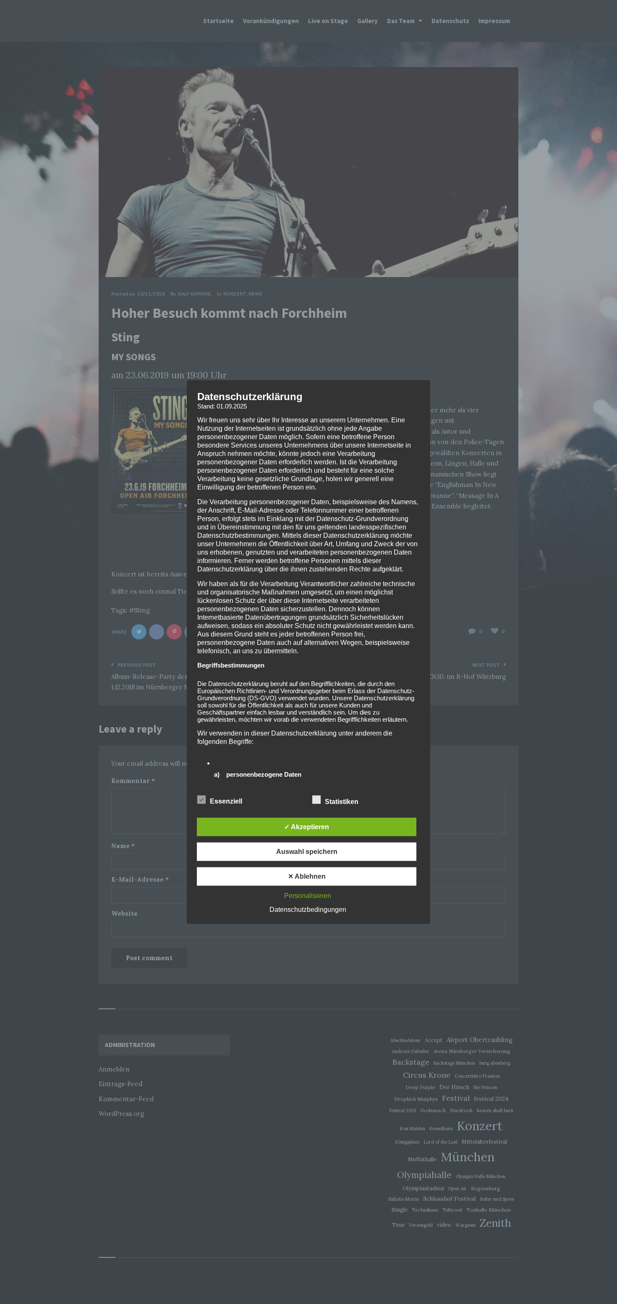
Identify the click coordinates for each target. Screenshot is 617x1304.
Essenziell (227, 800)
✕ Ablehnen (307, 876)
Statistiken (342, 801)
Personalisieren (307, 895)
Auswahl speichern (306, 851)
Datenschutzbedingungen (307, 909)
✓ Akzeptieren (306, 826)
